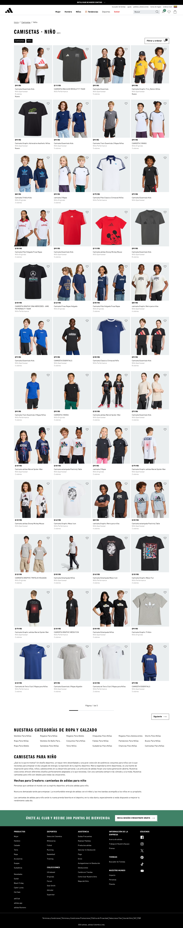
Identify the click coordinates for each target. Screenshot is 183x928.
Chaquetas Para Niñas (102, 736)
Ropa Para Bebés (21, 746)
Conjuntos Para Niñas (75, 741)
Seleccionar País (115, 918)
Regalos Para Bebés (75, 736)
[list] (79, 41)
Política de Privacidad (99, 918)
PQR (139, 918)
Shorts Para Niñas (153, 736)
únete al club (167, 7)
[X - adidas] (154, 851)
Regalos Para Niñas (48, 736)
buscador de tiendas (118, 7)
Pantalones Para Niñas (129, 741)
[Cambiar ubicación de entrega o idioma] (175, 7)
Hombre (68, 12)
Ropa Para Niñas (21, 741)
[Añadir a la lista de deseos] (48, 49)
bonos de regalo (156, 7)
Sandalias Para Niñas (49, 746)
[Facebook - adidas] (154, 837)
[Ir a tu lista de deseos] (169, 12)
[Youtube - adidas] (154, 871)
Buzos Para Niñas (152, 741)
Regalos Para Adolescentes (131, 736)
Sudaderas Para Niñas (102, 746)
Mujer (58, 12)
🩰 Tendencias (91, 12)
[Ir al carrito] (175, 12)
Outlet (117, 12)
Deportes (106, 12)
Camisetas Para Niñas (154, 746)
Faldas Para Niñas (100, 741)
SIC (135, 918)
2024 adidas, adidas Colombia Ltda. (91, 925)
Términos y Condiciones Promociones (76, 918)
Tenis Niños (71, 746)
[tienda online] (9, 11)
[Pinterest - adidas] (154, 857)
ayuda (129, 7)
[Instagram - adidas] (154, 844)
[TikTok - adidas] (154, 864)
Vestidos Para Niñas (22, 736)
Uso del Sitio (128, 918)
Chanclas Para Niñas (128, 746)
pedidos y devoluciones (141, 7)
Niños (78, 12)
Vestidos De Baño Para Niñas (50, 741)
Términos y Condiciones (51, 918)
